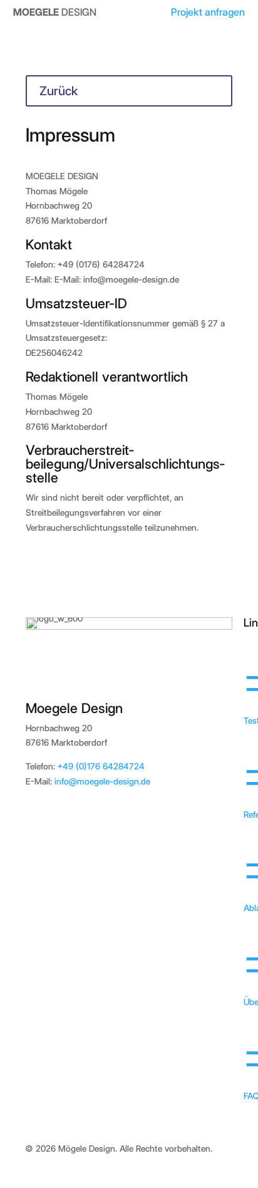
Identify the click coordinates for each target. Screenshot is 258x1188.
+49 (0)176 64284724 (101, 766)
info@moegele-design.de (102, 781)
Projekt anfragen (208, 12)
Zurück (58, 90)
